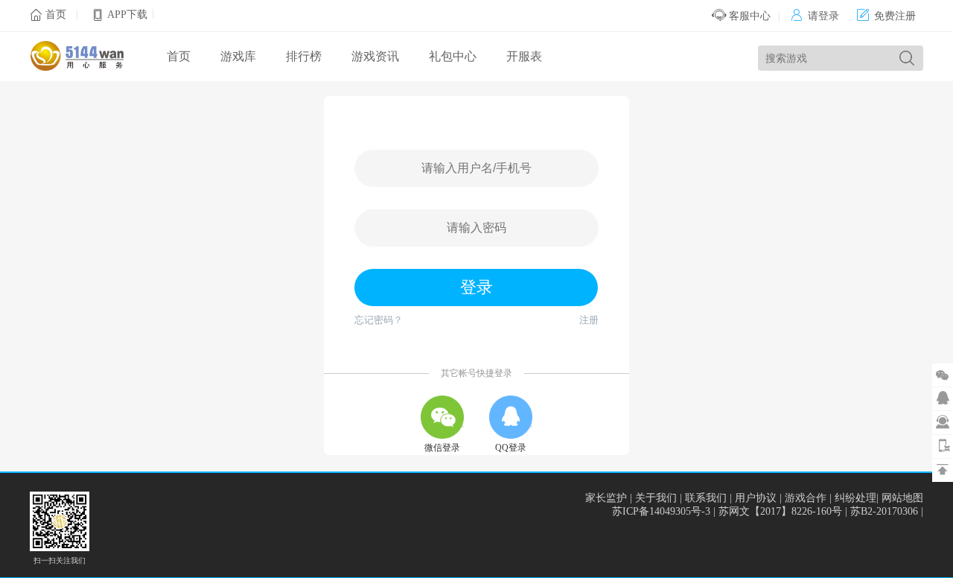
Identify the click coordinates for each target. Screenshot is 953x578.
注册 (589, 319)
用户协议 (756, 498)
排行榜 (304, 56)
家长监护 (606, 498)
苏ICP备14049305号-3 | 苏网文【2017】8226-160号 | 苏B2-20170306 (766, 511)
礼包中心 (452, 56)
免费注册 (886, 16)
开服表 (524, 56)
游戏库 (238, 56)
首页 (55, 14)
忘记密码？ (378, 319)
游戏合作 (805, 498)
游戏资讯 (375, 56)
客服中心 (748, 16)
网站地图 (902, 498)
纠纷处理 (855, 498)
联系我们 (706, 498)
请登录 (815, 16)
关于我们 (656, 498)
